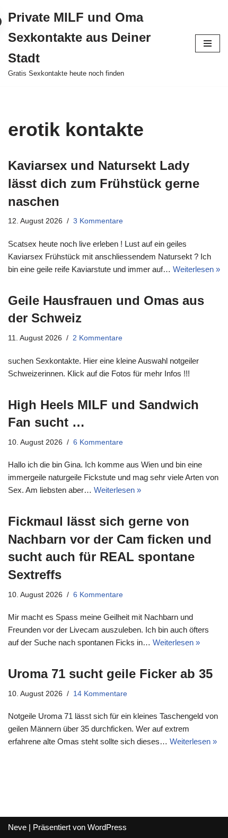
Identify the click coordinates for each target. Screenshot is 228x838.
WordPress (107, 827)
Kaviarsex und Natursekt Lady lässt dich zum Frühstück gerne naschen (103, 183)
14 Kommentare (100, 694)
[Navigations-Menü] (207, 43)
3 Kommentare (98, 221)
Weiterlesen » (196, 269)
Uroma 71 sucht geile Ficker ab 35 (110, 673)
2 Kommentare (97, 338)
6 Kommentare (98, 442)
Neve (17, 827)
